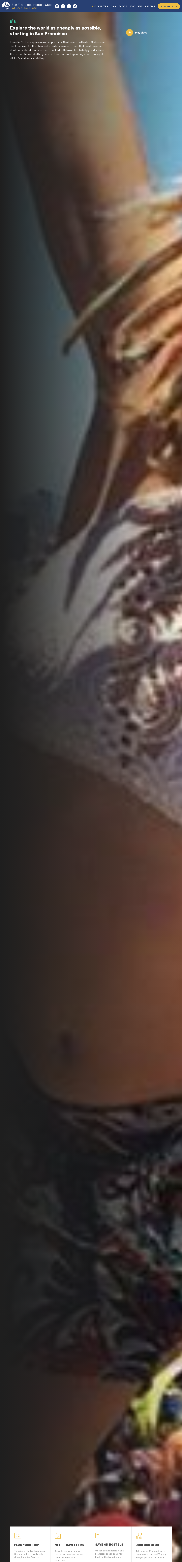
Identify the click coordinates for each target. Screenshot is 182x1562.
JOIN (140, 6)
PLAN (113, 6)
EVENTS (123, 6)
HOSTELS (103, 6)
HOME (93, 6)
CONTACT (150, 6)
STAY (132, 6)
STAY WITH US (169, 6)
